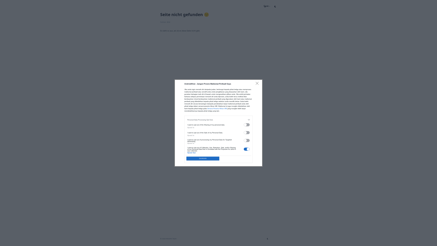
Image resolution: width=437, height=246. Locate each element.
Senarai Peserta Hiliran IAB (217, 108)
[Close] (258, 84)
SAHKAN (203, 158)
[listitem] (218, 120)
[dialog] (218, 123)
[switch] (247, 124)
